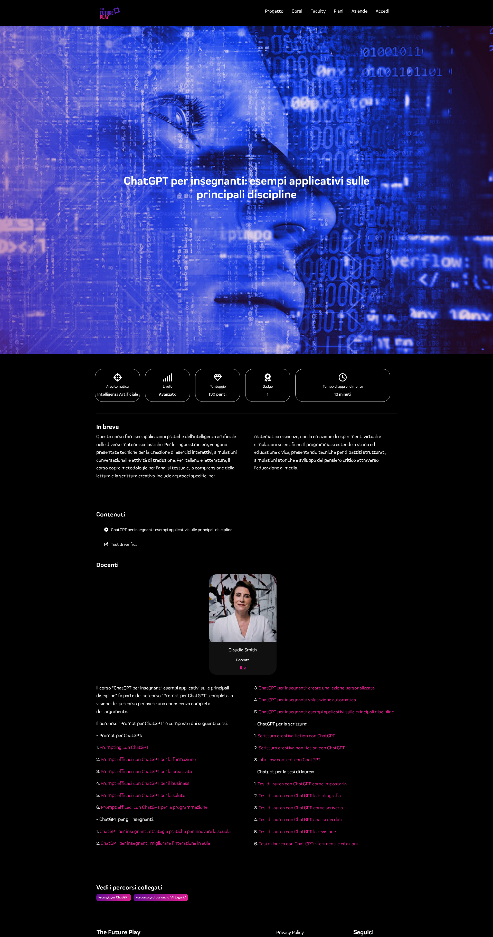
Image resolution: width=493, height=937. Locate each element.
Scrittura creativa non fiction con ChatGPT (302, 748)
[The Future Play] (110, 13)
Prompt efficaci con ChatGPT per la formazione (148, 759)
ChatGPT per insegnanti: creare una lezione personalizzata (317, 688)
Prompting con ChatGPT (124, 747)
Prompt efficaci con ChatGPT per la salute (143, 795)
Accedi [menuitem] (382, 11)
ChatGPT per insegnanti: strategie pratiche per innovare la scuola (165, 831)
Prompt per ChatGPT (113, 897)
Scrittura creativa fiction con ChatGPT (296, 736)
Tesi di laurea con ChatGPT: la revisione (297, 831)
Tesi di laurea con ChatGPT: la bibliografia (300, 795)
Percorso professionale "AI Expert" (161, 897)
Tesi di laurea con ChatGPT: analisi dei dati (300, 819)
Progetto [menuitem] (274, 11)
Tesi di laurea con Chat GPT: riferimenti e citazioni (308, 844)
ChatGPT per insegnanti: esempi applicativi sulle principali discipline (326, 712)
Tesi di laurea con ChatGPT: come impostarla (302, 784)
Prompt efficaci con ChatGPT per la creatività (146, 771)
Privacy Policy (290, 932)
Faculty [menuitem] (318, 11)
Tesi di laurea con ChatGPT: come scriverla (301, 808)
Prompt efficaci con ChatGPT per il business (145, 783)
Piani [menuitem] (338, 11)
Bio (243, 667)
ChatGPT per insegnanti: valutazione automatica (307, 700)
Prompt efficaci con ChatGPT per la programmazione (154, 807)
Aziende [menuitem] (359, 11)
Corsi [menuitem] (297, 11)
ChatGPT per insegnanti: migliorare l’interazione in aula (155, 843)
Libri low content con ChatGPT (289, 759)
